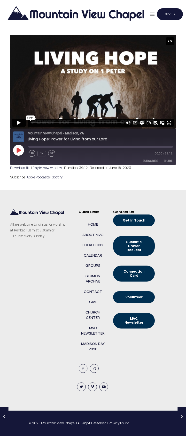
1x (41, 153)
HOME (93, 224)
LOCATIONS (93, 244)
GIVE (93, 301)
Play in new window (47, 167)
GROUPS (93, 265)
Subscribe (150, 161)
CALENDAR (93, 255)
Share (168, 161)
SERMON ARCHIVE (92, 278)
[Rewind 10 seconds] (32, 153)
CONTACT (93, 291)
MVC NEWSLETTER (93, 330)
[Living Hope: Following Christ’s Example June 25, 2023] (182, 416)
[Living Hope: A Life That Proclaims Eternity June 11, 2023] (4, 416)
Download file (20, 167)
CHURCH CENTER (92, 315)
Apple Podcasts (38, 177)
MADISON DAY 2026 (93, 346)
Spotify (57, 177)
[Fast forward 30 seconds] (55, 153)
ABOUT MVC (92, 234)
